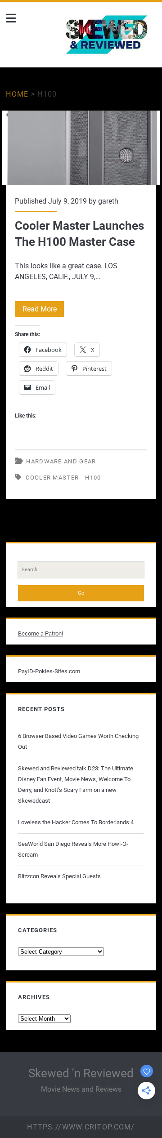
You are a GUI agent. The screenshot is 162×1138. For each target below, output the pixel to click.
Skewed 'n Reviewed (81, 1073)
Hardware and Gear (61, 461)
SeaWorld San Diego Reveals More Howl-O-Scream (73, 849)
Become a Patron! (40, 633)
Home (17, 94)
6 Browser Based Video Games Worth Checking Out (78, 741)
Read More (43, 310)
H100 (93, 477)
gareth (108, 201)
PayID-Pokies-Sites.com (49, 671)
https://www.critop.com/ (81, 1127)
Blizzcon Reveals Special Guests (59, 876)
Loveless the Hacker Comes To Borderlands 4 (76, 822)
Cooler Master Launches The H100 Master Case (80, 148)
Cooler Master (52, 477)
